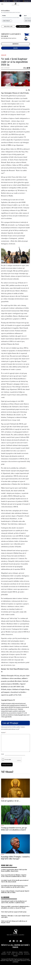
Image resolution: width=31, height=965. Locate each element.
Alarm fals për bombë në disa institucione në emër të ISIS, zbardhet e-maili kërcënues (14, 901)
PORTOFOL (26, 952)
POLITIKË (9, 952)
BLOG (9, 954)
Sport (25, 15)
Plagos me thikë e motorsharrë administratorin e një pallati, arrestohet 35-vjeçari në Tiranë (15, 907)
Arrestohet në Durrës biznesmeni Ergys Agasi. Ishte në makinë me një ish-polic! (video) (14, 886)
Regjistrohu (22, 26)
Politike (4, 15)
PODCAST (15, 955)
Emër (2, 754)
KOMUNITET (4, 954)
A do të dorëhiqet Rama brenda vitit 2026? (10, 17)
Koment (3, 732)
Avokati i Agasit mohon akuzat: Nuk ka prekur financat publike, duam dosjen (14, 870)
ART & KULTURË (19, 954)
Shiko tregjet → (7, 20)
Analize (3, 55)
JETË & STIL (27, 954)
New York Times (12, 669)
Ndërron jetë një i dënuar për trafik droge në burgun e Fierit (14, 921)
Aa (26, 90)
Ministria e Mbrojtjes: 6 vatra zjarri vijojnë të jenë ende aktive (15, 916)
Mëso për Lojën (8, 26)
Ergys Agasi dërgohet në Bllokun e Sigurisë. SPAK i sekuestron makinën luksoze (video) (13, 875)
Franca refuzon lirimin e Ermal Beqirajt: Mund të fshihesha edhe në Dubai (15, 891)
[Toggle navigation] (1, 4)
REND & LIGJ (15, 952)
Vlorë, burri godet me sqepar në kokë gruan (13, 912)
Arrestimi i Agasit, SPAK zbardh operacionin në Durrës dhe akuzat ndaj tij (14, 881)
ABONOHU (15, 44)
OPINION (21, 952)
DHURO (15, 48)
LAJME (4, 952)
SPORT (13, 954)
